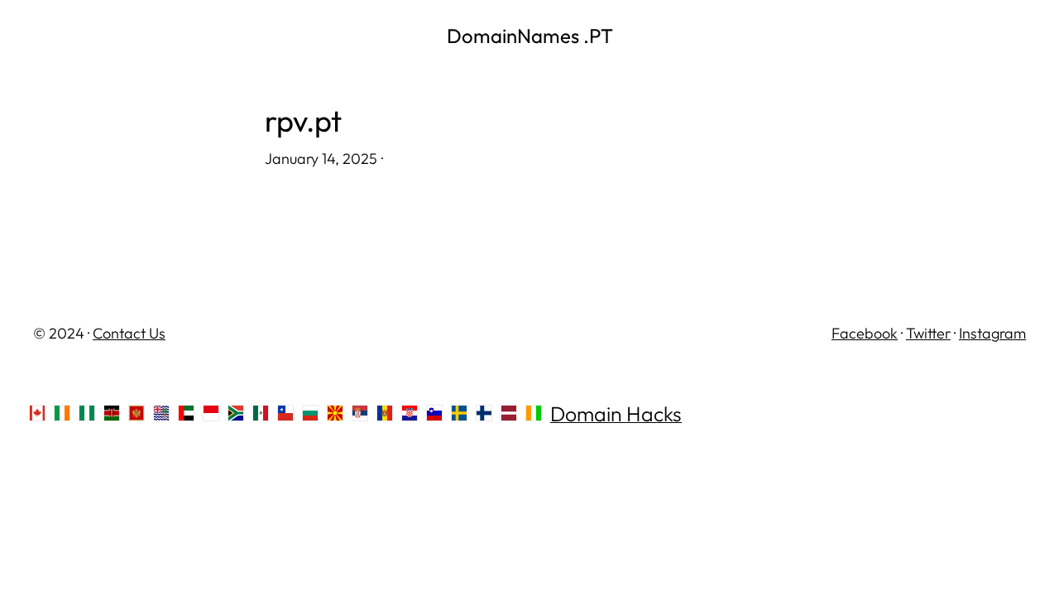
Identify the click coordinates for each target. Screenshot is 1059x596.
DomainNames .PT (530, 35)
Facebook (864, 333)
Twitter (928, 333)
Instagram (992, 333)
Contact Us (129, 333)
